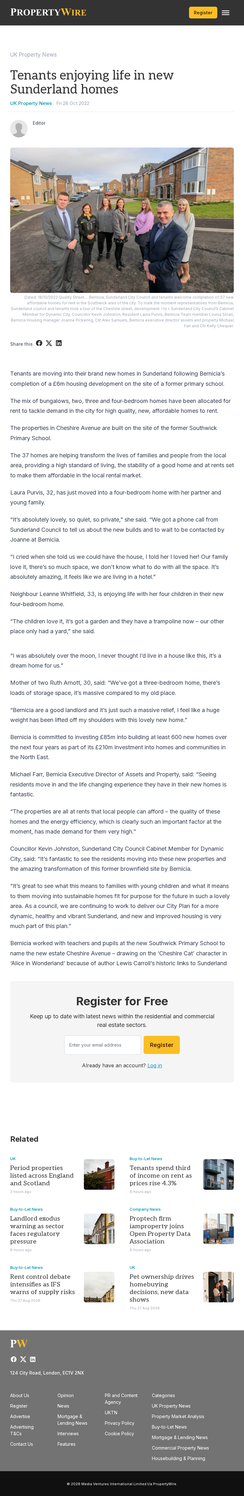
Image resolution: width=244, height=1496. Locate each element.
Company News (145, 1209)
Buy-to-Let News (146, 1158)
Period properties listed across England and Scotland (42, 1175)
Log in (154, 1065)
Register (203, 12)
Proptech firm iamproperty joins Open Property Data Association (160, 1230)
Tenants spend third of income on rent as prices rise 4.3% (161, 1175)
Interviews (68, 1433)
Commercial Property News (180, 1448)
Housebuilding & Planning (178, 1458)
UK (13, 1158)
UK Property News (33, 55)
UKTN (111, 1412)
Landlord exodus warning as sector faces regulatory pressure (37, 1230)
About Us (19, 1395)
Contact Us (21, 1444)
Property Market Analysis (178, 1416)
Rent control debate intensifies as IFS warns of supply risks (42, 1284)
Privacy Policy (119, 1423)
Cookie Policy (119, 1433)
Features (67, 1444)
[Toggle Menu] (225, 12)
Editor (39, 123)
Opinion (66, 1395)
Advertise (20, 1416)
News (63, 1406)
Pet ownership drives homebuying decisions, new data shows (162, 1288)
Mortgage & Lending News (180, 1437)
